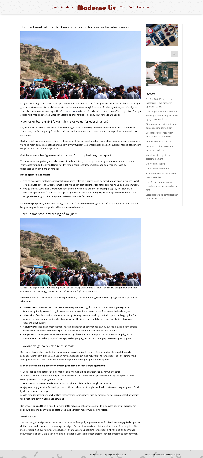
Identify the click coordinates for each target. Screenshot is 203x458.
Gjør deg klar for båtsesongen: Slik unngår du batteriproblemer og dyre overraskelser (162, 115)
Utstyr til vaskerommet (158, 168)
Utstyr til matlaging (155, 163)
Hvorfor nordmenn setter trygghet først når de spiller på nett (161, 186)
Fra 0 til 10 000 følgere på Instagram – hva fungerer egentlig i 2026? (159, 102)
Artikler (66, 7)
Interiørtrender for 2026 (158, 141)
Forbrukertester (139, 7)
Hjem (54, 7)
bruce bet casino (71, 111)
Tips (122, 7)
